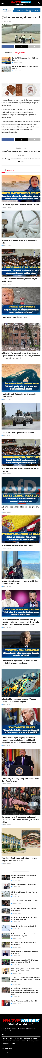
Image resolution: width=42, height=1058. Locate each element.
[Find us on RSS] (7, 1052)
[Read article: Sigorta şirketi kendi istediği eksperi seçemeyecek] (6, 910)
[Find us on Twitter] (5, 1052)
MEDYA (37, 1041)
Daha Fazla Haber (21, 870)
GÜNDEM (4, 1038)
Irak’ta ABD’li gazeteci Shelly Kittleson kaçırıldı (20, 204)
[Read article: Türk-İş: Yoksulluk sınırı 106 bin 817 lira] (6, 903)
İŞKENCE (30, 1041)
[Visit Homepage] (20, 3)
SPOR (23, 1041)
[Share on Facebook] (8, 46)
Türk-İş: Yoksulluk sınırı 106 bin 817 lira (24, 901)
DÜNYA (35, 1038)
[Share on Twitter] (21, 46)
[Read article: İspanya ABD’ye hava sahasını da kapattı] (21, 529)
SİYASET (19, 1038)
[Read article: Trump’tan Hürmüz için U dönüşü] (21, 301)
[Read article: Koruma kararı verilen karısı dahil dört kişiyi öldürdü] (6, 944)
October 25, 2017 (7, 21)
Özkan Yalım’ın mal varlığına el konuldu (24, 1001)
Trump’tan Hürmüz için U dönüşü (15, 317)
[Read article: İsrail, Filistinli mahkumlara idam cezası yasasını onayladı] (21, 452)
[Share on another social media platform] (34, 46)
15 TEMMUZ (15, 1041)
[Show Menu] (2, 3)
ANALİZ (11, 1038)
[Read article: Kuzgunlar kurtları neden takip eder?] (6, 928)
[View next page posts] (22, 77)
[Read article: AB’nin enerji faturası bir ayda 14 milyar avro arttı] (6, 69)
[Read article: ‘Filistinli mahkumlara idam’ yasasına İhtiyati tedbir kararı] (21, 263)
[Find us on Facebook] (2, 1052)
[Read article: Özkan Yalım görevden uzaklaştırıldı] (6, 886)
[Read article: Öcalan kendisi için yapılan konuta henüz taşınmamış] (6, 953)
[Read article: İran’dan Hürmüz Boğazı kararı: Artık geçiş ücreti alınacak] (21, 378)
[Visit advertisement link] (21, 11)
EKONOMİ (27, 1038)
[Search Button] (39, 3)
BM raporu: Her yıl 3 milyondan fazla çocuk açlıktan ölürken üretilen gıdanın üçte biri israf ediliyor (20, 819)
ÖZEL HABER (5, 1041)
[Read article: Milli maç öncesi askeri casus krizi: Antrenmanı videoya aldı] (6, 936)
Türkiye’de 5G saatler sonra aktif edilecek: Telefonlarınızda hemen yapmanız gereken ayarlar (25, 979)
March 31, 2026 (17, 62)
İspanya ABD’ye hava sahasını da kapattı (17, 545)
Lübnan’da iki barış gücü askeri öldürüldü (18, 433)
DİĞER (13, 1043)
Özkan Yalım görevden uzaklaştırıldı (23, 884)
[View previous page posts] (19, 77)
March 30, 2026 (7, 435)
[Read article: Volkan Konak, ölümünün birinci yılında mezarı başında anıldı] (6, 919)
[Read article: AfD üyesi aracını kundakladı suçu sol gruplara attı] (21, 491)
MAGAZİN (6, 1043)
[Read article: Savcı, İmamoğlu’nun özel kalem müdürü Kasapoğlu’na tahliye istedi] (6, 971)
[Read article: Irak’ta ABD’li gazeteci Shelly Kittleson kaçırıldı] (6, 60)
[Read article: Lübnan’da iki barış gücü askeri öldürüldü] (21, 416)
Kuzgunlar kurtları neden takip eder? (23, 926)
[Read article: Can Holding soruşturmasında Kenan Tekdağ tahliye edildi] (6, 877)
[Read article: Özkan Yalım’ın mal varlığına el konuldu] (6, 1003)
